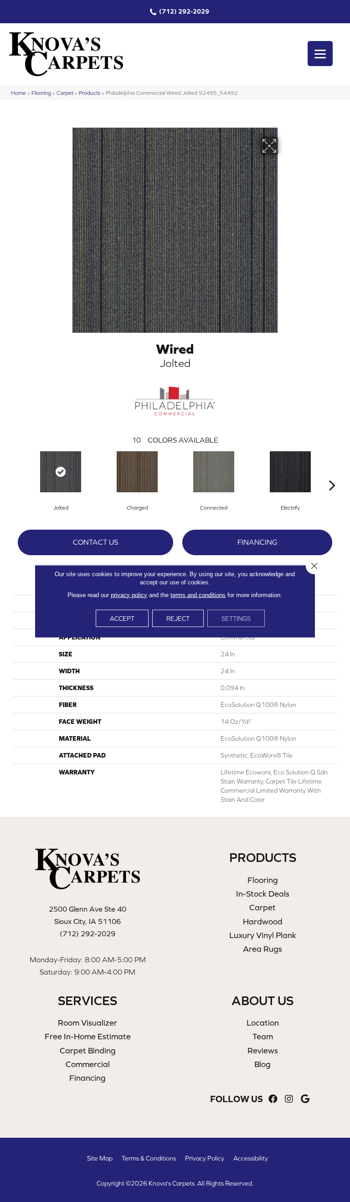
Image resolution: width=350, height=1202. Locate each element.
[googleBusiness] (305, 1099)
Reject (178, 618)
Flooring (41, 93)
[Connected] (213, 472)
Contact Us (95, 542)
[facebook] (273, 1099)
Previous (18, 471)
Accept (122, 618)
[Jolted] (60, 472)
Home (18, 93)
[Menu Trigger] (320, 53)
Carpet (65, 93)
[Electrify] (290, 472)
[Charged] (137, 472)
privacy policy (129, 594)
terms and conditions (198, 594)
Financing (257, 542)
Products (89, 93)
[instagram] (289, 1099)
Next (332, 471)
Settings (236, 618)
